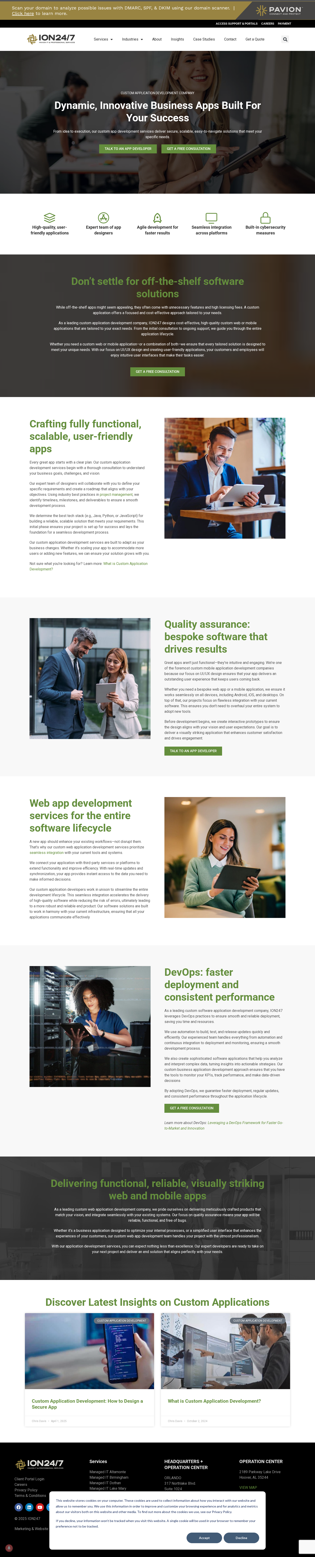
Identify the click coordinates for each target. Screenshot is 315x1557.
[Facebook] (19, 1507)
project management (116, 494)
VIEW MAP (248, 1487)
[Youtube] (40, 1507)
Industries (130, 39)
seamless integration (47, 852)
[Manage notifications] (9, 1548)
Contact (230, 39)
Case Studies (204, 39)
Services (101, 39)
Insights (177, 39)
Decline (241, 1538)
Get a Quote (255, 39)
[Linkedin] (29, 1507)
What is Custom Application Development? (214, 1401)
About (157, 39)
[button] (285, 39)
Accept (204, 1538)
